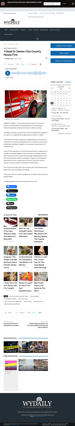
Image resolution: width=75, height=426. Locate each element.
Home (5, 44)
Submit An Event (56, 82)
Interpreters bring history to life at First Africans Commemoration (26, 350)
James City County (23, 298)
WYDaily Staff (9, 58)
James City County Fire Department (13, 301)
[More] (40, 64)
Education (26, 347)
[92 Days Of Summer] (11, 365)
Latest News (11, 44)
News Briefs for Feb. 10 (41, 369)
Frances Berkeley (34, 296)
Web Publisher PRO (14, 424)
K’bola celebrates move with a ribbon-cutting (41, 351)
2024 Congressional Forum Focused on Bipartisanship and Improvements (37, 325)
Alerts (16, 44)
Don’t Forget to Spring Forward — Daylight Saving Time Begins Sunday (26, 368)
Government (10, 348)
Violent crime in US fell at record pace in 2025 (11, 351)
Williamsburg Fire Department (12, 304)
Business (40, 348)
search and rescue (38, 301)
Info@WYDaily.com (40, 416)
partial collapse (28, 301)
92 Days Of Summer (11, 389)
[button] (37, 39)
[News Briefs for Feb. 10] (40, 365)
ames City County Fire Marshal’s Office (18, 296)
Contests (11, 388)
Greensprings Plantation (10, 298)
